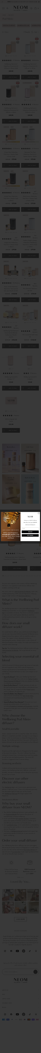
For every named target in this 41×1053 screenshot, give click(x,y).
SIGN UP (30, 531)
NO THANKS (30, 535)
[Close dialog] (39, 513)
